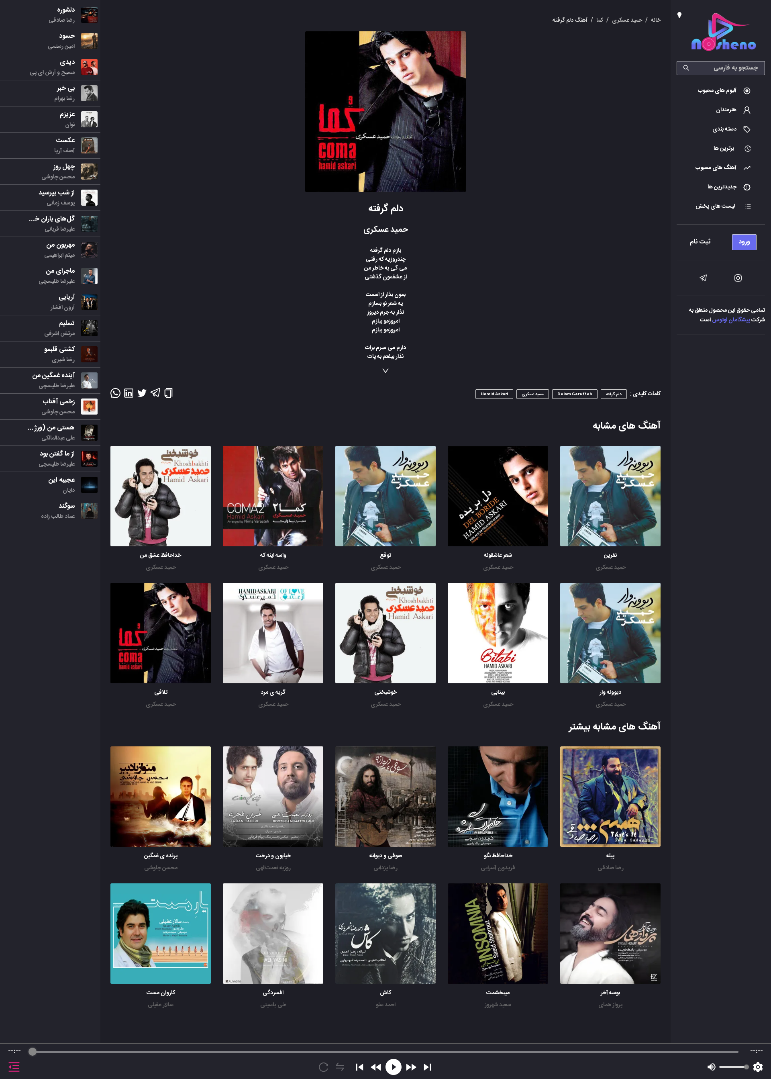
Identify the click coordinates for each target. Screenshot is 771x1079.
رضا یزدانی (385, 868)
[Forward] (411, 1067)
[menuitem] (721, 91)
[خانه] (723, 33)
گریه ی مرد (273, 692)
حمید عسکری (611, 567)
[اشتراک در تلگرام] (155, 396)
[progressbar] (385, 1052)
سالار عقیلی (160, 1005)
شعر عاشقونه (498, 555)
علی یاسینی (273, 1005)
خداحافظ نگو (498, 856)
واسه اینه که (273, 555)
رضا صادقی (611, 868)
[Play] (394, 1067)
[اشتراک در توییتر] (142, 396)
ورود (744, 242)
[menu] (721, 240)
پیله (610, 856)
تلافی (160, 692)
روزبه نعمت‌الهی (273, 868)
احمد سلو (386, 1005)
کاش (385, 993)
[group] (385, 1061)
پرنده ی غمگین (160, 856)
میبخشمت (498, 993)
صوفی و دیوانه (385, 856)
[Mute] (711, 1067)
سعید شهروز (498, 1005)
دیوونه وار (610, 692)
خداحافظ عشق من (160, 555)
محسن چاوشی (160, 868)
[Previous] (360, 1067)
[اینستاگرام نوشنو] (738, 278)
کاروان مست (161, 993)
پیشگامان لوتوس (731, 320)
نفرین (610, 555)
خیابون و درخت (273, 856)
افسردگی (273, 993)
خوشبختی (385, 692)
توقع (385, 555)
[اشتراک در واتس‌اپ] (115, 396)
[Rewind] (376, 1067)
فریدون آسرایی (498, 868)
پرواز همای (610, 1005)
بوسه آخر (610, 993)
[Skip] (427, 1067)
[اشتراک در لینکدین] (129, 396)
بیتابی (498, 692)
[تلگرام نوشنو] (703, 278)
